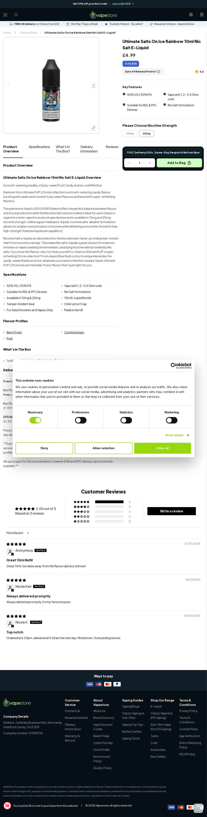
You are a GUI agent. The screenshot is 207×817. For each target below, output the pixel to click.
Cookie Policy (188, 729)
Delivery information (89, 149)
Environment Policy (101, 759)
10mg (129, 133)
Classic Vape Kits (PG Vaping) (162, 715)
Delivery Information (73, 727)
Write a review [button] (171, 511)
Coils (154, 743)
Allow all (162, 448)
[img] (16, 544)
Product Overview (11, 149)
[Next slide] (93, 85)
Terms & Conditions (186, 720)
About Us (99, 711)
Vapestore (102, 805)
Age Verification (189, 736)
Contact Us (72, 711)
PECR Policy (187, 754)
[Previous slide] (9, 85)
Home (7, 32)
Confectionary (74, 332)
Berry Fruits (14, 332)
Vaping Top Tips (132, 724)
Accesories (158, 749)
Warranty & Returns (72, 738)
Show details (174, 435)
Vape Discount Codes (103, 727)
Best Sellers (158, 756)
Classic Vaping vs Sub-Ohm (133, 715)
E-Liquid (156, 706)
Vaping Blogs (130, 706)
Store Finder (101, 749)
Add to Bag (176, 163)
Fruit (10, 338)
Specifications (39, 147)
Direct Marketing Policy (190, 745)
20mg (146, 133)
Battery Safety (132, 731)
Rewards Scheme (76, 717)
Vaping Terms (131, 738)
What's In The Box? (63, 149)
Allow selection (104, 448)
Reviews (112, 147)
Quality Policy (102, 768)
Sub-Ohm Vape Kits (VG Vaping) (161, 727)
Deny (44, 448)
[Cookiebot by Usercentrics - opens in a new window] (173, 366)
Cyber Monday (103, 743)
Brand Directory (104, 717)
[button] (197, 71)
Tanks (154, 736)
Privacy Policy (188, 711)
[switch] (81, 420)
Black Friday (101, 736)
